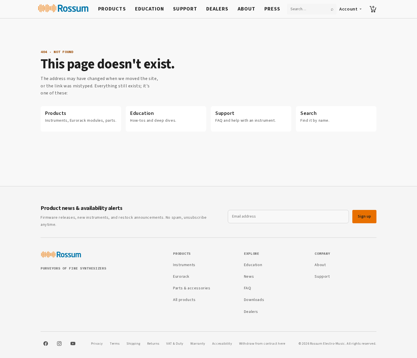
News (249, 276)
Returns (153, 343)
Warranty (197, 343)
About (246, 8)
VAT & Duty (175, 343)
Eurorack (181, 276)
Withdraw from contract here (262, 343)
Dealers (217, 8)
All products (184, 300)
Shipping (133, 343)
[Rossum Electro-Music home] (63, 9)
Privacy (97, 343)
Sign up (364, 216)
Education (149, 8)
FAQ (247, 288)
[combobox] (308, 9)
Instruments (184, 265)
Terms (115, 343)
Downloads (254, 300)
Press (272, 8)
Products (112, 8)
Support (185, 8)
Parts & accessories (191, 288)
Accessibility (222, 343)
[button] (373, 9)
